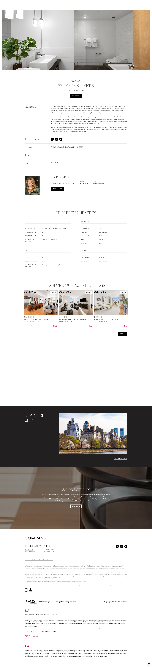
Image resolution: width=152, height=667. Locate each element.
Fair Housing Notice (29, 559)
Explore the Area (121, 459)
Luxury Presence (70, 602)
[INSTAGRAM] (121, 546)
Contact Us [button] (76, 506)
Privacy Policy (122, 602)
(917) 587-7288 (83, 183)
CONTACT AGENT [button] (57, 188)
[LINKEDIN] (125, 546)
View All (123, 333)
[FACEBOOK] (117, 546)
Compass (59, 565)
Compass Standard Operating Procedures (43, 559)
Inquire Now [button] (76, 96)
